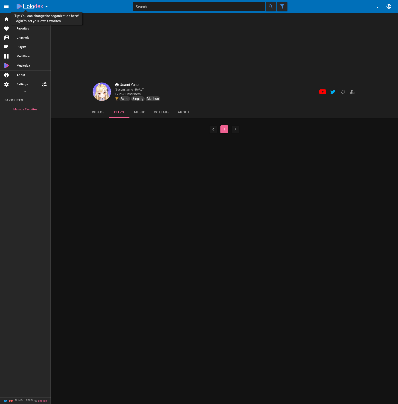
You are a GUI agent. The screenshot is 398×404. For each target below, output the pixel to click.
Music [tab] (139, 112)
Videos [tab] (98, 112)
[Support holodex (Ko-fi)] (11, 400)
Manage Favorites (25, 109)
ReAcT (139, 89)
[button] (44, 84)
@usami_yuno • (125, 89)
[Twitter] (5, 400)
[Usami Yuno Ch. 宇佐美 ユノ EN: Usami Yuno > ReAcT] (102, 92)
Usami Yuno (129, 85)
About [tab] (184, 112)
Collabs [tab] (162, 112)
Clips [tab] (119, 112)
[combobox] (199, 6)
